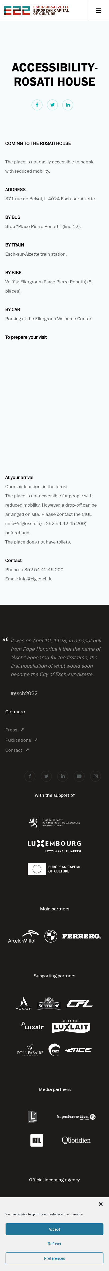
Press (11, 730)
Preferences (54, 1258)
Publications (18, 740)
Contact (13, 750)
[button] (100, 1204)
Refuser (54, 1243)
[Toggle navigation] (98, 10)
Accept (54, 1229)
